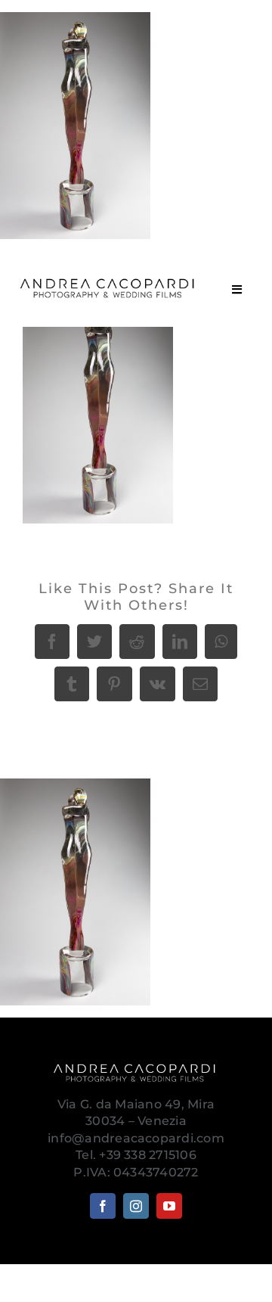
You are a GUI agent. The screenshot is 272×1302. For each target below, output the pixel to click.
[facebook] (103, 1206)
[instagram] (136, 1206)
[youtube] (169, 1206)
